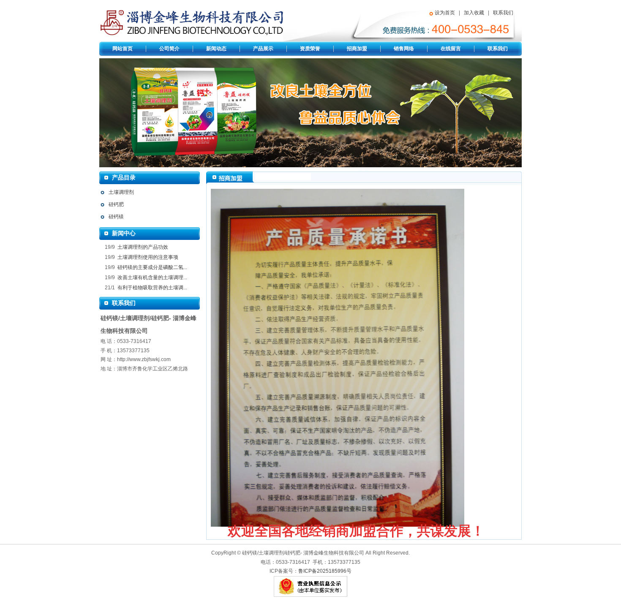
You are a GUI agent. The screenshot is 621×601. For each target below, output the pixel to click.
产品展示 (263, 49)
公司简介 (169, 49)
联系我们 (503, 13)
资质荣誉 (310, 49)
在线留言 (451, 49)
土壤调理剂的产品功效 (142, 247)
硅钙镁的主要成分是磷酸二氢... (151, 267)
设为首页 (445, 13)
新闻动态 (216, 49)
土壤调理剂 (121, 192)
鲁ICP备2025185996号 (324, 571)
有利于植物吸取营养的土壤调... (151, 288)
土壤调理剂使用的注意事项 (147, 257)
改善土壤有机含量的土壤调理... (151, 277)
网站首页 (122, 49)
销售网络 (404, 49)
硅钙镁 (116, 217)
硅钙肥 (116, 204)
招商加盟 (357, 49)
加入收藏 (474, 13)
